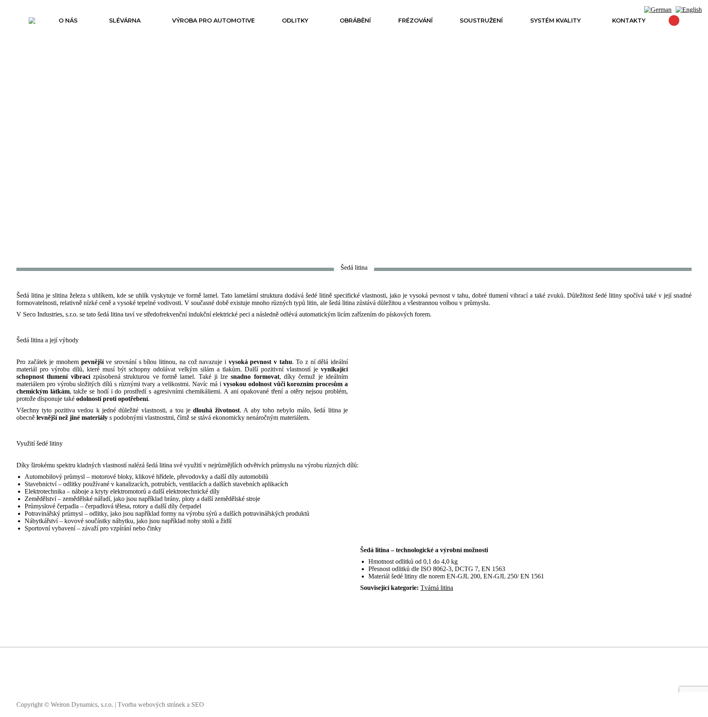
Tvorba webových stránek (151, 704)
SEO (197, 704)
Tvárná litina (436, 587)
